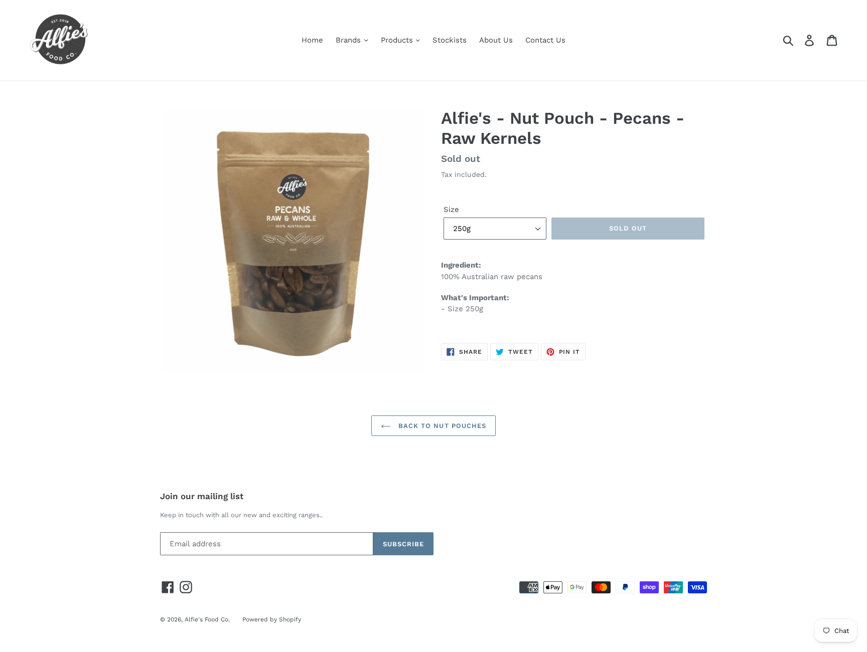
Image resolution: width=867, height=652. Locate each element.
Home (312, 40)
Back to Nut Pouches (441, 425)
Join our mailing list (201, 496)
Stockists (449, 40)
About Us (496, 40)
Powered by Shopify (271, 619)
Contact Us (545, 40)
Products (398, 40)
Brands (349, 40)
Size (451, 209)
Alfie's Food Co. (207, 619)
